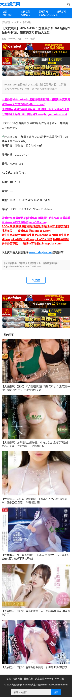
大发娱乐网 (10, 4)
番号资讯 (43, 11)
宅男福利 (25, 11)
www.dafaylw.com (40, 252)
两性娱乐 (25, 15)
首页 (5, 11)
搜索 (56, 692)
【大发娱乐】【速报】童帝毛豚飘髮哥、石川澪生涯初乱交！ (35, 667)
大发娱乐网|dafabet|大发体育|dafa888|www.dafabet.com (40, 684)
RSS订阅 (59, 678)
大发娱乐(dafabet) (46, 15)
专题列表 (17, 678)
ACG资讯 (7, 15)
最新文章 (28, 678)
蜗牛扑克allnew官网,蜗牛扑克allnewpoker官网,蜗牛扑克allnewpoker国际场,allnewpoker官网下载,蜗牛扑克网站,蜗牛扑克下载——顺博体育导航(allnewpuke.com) (35, 239)
